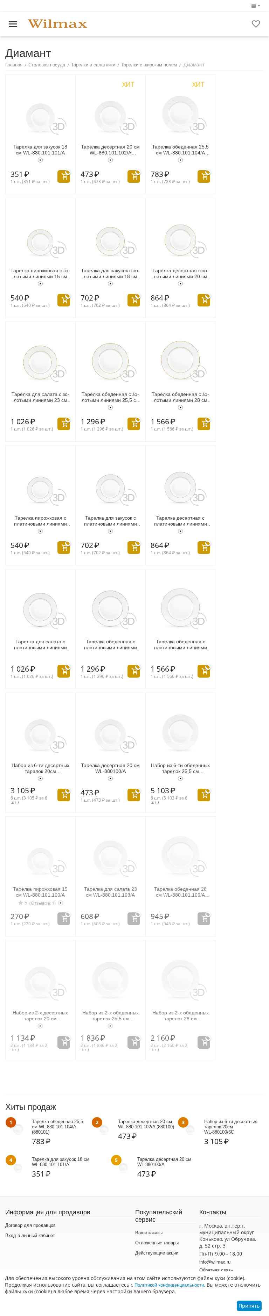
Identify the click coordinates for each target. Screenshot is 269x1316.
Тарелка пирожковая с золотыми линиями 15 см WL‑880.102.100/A (40, 274)
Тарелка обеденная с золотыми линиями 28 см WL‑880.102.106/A (180, 397)
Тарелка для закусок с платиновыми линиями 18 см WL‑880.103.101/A (110, 521)
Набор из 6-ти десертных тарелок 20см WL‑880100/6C (40, 768)
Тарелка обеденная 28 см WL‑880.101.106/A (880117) (180, 892)
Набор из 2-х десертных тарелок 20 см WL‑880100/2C (40, 1016)
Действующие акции (156, 1253)
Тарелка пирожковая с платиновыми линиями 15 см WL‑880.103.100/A (40, 521)
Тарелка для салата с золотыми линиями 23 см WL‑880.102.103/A (40, 397)
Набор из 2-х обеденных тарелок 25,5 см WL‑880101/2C (110, 1016)
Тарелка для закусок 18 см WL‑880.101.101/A (40, 150)
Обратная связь (216, 1270)
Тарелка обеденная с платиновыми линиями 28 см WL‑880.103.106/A (180, 645)
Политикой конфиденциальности (169, 1285)
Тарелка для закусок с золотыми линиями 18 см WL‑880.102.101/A (110, 274)
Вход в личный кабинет (30, 1235)
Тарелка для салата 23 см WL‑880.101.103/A (110, 892)
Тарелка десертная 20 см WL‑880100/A (110, 768)
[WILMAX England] (57, 24)
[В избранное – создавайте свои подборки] (256, 24)
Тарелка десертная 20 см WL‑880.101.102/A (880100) (110, 150)
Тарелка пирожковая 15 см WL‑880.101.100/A (40, 892)
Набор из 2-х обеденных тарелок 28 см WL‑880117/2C (180, 1016)
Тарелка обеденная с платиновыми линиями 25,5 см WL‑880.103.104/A (110, 645)
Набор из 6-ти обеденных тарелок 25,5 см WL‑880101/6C (180, 768)
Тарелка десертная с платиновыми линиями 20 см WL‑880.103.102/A (180, 521)
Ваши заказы (149, 1232)
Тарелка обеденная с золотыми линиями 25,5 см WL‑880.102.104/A (110, 397)
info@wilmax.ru (214, 1262)
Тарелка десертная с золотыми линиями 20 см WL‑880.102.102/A (180, 274)
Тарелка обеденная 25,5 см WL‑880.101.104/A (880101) (180, 150)
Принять (249, 1305)
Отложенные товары (157, 1242)
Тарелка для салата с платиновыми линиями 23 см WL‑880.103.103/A (40, 645)
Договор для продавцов (30, 1225)
